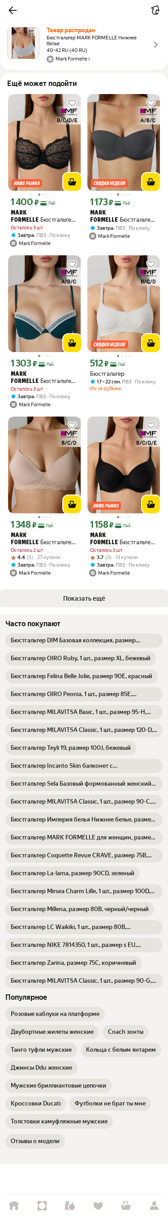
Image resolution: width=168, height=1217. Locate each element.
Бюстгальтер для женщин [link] (43, 217)
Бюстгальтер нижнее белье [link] (122, 217)
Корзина (126, 1206)
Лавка (70, 1206)
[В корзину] (72, 182)
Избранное (98, 1206)
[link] (84, 640)
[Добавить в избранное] (72, 103)
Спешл (42, 1206)
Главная (14, 1206)
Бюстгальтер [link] (107, 373)
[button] (12, 10)
